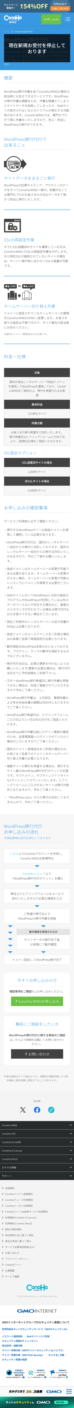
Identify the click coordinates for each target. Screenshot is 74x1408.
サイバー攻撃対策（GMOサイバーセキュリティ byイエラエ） (33, 1350)
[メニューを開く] (67, 19)
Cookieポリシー (13, 1264)
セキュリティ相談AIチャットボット (20, 1340)
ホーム (7, 31)
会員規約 (10, 1188)
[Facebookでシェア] (37, 1110)
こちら (13, 853)
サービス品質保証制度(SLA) (19, 1247)
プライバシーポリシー (17, 1258)
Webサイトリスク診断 (38, 1336)
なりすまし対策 (56, 1355)
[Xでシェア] (23, 1110)
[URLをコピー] (51, 1110)
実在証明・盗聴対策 (12, 1345)
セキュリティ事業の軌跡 (14, 1359)
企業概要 (10, 1270)
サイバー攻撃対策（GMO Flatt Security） (23, 1355)
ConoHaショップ (34, 874)
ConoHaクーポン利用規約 (19, 1205)
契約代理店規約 (13, 1229)
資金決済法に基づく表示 (18, 1241)
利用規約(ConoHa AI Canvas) (20, 1217)
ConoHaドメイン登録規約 (19, 1194)
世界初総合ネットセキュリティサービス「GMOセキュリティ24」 (35, 1329)
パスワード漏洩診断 (12, 1336)
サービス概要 (12, 1276)
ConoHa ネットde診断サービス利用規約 (26, 1211)
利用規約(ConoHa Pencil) (18, 1223)
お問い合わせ (12, 1252)
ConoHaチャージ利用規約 (19, 1199)
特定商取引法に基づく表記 (19, 1235)
